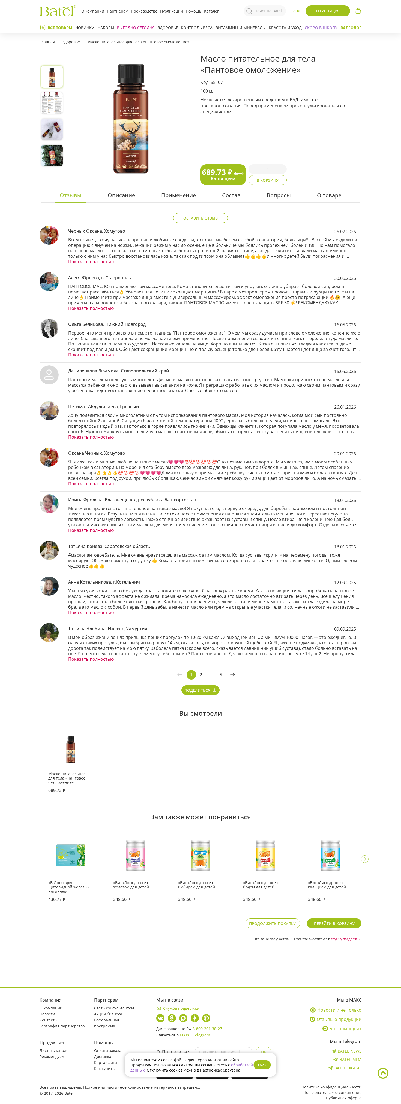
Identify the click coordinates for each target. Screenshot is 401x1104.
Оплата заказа (107, 1050)
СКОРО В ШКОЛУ (321, 27)
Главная (47, 41)
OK (263, 1051)
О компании (92, 11)
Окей (262, 1065)
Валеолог (350, 27)
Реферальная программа (106, 1023)
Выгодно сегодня (136, 27)
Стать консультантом (114, 1008)
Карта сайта (105, 1062)
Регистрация (327, 11)
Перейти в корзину (334, 923)
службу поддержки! (346, 938)
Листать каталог (55, 1050)
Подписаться (176, 1052)
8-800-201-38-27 (207, 1028)
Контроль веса (197, 27)
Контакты (49, 1020)
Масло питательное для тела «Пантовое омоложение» (138, 41)
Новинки (85, 27)
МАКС (185, 1035)
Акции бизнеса (108, 1014)
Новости (47, 1014)
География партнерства (62, 1026)
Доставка (102, 1056)
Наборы (106, 27)
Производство (144, 11)
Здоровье (168, 27)
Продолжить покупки (273, 923)
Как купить (104, 1068)
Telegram (201, 1035)
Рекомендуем (52, 1056)
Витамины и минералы (241, 27)
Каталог (211, 11)
